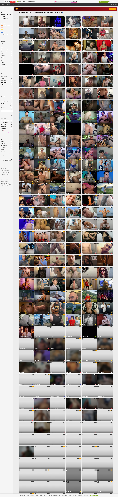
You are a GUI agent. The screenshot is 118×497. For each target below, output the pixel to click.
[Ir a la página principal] (10, 1)
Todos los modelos (4, 181)
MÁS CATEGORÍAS (7, 160)
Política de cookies (78, 495)
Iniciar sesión (113, 1)
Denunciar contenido (5, 170)
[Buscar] (69, 2)
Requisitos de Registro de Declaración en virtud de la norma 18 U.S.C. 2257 (6, 184)
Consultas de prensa (5, 172)
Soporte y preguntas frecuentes (5, 166)
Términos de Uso (4, 176)
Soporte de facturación (5, 168)
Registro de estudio (4, 179)
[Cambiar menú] (2, 1)
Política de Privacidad (5, 174)
